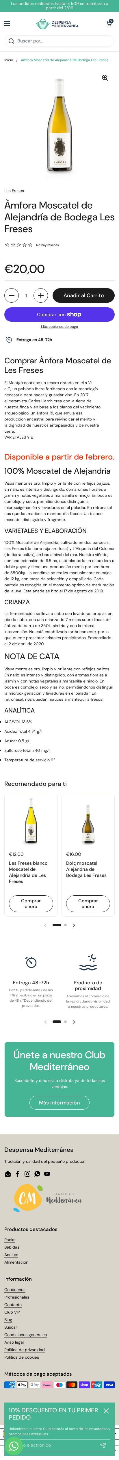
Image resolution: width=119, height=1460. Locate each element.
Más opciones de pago (59, 326)
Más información (59, 1102)
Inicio (8, 60)
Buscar (10, 1327)
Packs (9, 1239)
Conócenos (14, 1289)
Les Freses (14, 190)
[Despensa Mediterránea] (58, 23)
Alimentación (16, 1262)
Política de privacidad (24, 1349)
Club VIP (12, 1312)
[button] (109, 23)
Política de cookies (21, 1357)
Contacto (13, 1304)
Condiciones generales (25, 1334)
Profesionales (16, 1297)
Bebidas (11, 1247)
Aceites (11, 1254)
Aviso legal (14, 1342)
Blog (8, 1319)
